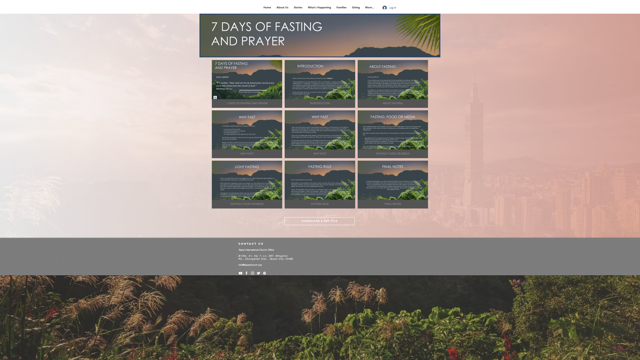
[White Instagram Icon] (252, 273)
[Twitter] (258, 273)
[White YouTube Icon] (240, 273)
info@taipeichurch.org (250, 264)
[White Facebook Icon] (246, 273)
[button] (247, 84)
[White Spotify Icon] (264, 273)
